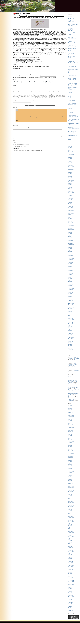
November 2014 (71, 581)
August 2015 (70, 308)
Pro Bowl (42, 17)
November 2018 (71, 258)
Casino (69, 34)
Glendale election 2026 (72, 79)
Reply (17, 120)
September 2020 (71, 229)
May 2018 (70, 266)
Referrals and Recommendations (73, 119)
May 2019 (70, 250)
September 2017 (71, 536)
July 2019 (70, 247)
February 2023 (70, 450)
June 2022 (70, 200)
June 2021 (70, 217)
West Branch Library (71, 132)
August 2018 (70, 262)
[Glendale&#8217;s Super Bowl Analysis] (40, 96)
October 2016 (70, 289)
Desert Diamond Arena (72, 54)
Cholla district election (72, 38)
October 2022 (70, 195)
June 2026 (70, 146)
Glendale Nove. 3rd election (73, 83)
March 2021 (70, 221)
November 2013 (71, 337)
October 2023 (70, 181)
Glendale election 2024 (72, 78)
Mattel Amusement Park (72, 103)
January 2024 (70, 179)
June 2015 (70, 311)
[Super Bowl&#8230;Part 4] (22, 96)
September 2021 (71, 213)
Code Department (71, 53)
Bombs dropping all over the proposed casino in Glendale (34, 105)
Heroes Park (70, 92)
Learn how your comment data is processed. (34, 150)
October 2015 (70, 566)
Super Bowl (46, 17)
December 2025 (71, 154)
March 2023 (70, 188)
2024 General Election (72, 18)
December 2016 (71, 286)
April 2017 (70, 281)
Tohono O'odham (71, 127)
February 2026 (70, 151)
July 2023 (70, 183)
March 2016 (70, 299)
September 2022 (71, 196)
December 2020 (71, 225)
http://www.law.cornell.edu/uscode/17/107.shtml (48, 76)
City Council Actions (71, 41)
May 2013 (70, 345)
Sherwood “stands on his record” (49, 105)
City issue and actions (72, 42)
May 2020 (70, 495)
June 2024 (70, 173)
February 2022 (70, 206)
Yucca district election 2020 (73, 138)
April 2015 (70, 314)
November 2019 (71, 241)
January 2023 (70, 191)
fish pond (69, 57)
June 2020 (70, 233)
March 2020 (70, 237)
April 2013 (70, 607)
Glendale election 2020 (72, 76)
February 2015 (70, 316)
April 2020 (70, 236)
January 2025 (70, 165)
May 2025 (70, 420)
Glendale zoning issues (72, 48)
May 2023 (70, 185)
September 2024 (71, 169)
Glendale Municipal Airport (72, 46)
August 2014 (70, 325)
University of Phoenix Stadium (73, 128)
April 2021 (70, 480)
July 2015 (70, 310)
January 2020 (70, 240)
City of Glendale (31, 16)
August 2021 (70, 214)
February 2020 (70, 239)
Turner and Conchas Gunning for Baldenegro (73, 367)
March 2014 (70, 592)
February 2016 (70, 300)
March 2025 (70, 162)
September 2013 (71, 340)
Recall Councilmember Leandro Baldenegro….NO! (72, 364)
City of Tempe (70, 52)
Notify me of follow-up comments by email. (22, 144)
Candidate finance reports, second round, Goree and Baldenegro (72, 381)
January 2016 (70, 301)
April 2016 (70, 297)
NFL (69, 109)
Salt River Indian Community (73, 122)
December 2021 (71, 209)
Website (14, 142)
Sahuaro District (71, 120)
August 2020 (70, 491)
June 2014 (70, 327)
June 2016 (70, 295)
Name (14, 138)
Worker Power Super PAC (72, 135)
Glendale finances (71, 45)
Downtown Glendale (71, 56)
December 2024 (71, 166)
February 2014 (70, 333)
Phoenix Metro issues (72, 115)
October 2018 (70, 259)
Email (14, 140)
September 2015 (71, 307)
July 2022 (70, 199)
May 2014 (70, 329)
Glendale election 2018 (72, 75)
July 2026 (70, 405)
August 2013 (70, 341)
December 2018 (71, 256)
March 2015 (70, 315)
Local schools (70, 99)
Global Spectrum (37, 17)
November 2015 (71, 304)
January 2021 (70, 224)
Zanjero (69, 139)
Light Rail (69, 97)
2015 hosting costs (25, 17)
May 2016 (70, 296)
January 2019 (70, 255)
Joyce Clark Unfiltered (11, 4)
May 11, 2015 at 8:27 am (20, 112)
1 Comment (55, 17)
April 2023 (70, 187)
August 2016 (70, 292)
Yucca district (70, 136)
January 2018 (70, 270)
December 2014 (71, 319)
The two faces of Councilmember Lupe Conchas (73, 360)
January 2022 (70, 207)
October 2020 (70, 228)
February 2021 (70, 222)
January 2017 (70, 285)
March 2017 (70, 282)
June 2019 (70, 248)
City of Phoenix (70, 50)
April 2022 (70, 203)
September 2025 (71, 416)
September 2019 (71, 244)
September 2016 (71, 551)
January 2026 (70, 153)
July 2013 (70, 342)
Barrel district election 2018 (73, 24)
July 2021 (70, 215)
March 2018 (70, 267)
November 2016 (71, 288)
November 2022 (71, 194)
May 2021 (70, 218)
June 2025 (70, 158)
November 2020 (71, 226)
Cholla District (70, 37)
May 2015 (70, 312)
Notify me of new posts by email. (20, 146)
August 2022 (70, 198)
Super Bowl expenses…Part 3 (23, 13)
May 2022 (70, 202)
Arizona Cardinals (71, 21)
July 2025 (70, 157)
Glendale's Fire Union (71, 89)
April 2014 (70, 330)
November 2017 (71, 273)
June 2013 (70, 344)
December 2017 (71, 271)
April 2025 (70, 161)
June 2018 (70, 265)
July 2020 (70, 232)
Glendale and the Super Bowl (73, 44)
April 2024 (70, 176)
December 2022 (71, 192)
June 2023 (70, 184)
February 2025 (70, 164)
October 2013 (70, 338)
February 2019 (70, 254)
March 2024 (70, 177)
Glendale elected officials (72, 74)
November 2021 (71, 210)
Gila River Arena (71, 61)
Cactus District (70, 28)
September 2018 (71, 521)
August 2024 (70, 170)
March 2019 (70, 252)
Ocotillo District (70, 112)
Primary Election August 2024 (73, 116)
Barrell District (70, 25)
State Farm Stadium (71, 125)
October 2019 (70, 243)
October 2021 (70, 211)
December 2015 (71, 303)
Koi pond (69, 96)
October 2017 (70, 274)
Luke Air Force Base (71, 100)
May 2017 (70, 280)
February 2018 (70, 269)
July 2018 (70, 263)
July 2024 (70, 172)
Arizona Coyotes (71, 22)
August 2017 (70, 277)
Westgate (70, 134)
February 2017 (70, 284)
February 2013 (70, 349)
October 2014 (70, 322)
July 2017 (70, 278)
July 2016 (70, 293)
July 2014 (70, 326)
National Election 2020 (72, 107)
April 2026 (70, 149)
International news (71, 93)
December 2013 (71, 596)
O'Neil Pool (70, 111)
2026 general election (71, 20)
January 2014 (70, 334)
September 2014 (71, 323)
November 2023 (71, 180)
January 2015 (70, 318)
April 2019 (70, 251)
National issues (70, 108)
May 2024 (70, 435)
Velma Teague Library (72, 131)
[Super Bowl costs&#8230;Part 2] (58, 96)
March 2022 (70, 465)
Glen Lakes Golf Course (72, 66)
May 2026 (70, 147)
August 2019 (70, 506)
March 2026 (70, 150)
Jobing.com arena (71, 95)
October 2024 (70, 168)
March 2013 (70, 348)
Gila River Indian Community (73, 62)
